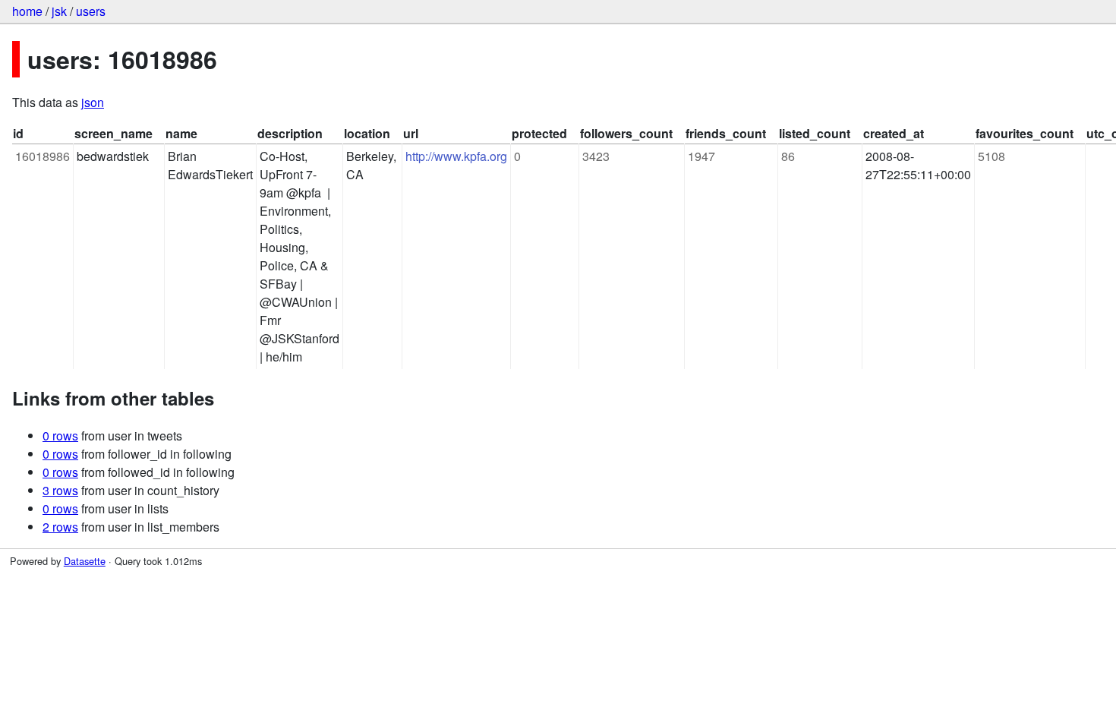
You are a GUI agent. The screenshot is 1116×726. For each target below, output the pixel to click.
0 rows (60, 435)
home (27, 11)
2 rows (60, 526)
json (92, 102)
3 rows (60, 490)
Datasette (85, 561)
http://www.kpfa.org (456, 156)
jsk (59, 11)
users (91, 11)
